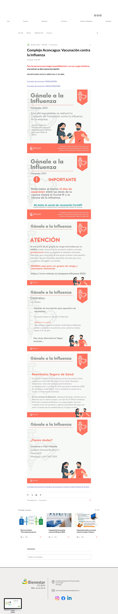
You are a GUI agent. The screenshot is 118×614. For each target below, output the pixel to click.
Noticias (29, 33)
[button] (97, 33)
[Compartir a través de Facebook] (28, 495)
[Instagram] (95, 15)
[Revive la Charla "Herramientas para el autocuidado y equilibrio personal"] (30, 520)
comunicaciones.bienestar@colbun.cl (67, 590)
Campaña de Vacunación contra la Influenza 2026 (57, 531)
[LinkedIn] (100, 15)
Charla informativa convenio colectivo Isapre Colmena (86, 531)
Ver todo (97, 510)
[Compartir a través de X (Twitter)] (32, 495)
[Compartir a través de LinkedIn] (36, 495)
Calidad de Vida (38, 33)
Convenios (49, 33)
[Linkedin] (69, 598)
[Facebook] (98, 15)
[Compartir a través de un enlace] (40, 495)
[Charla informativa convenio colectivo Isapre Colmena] (87, 520)
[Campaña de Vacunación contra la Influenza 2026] (59, 520)
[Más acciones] (90, 45)
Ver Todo (20, 33)
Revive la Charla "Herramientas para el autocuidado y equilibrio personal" (29, 531)
